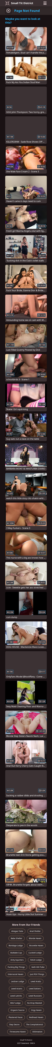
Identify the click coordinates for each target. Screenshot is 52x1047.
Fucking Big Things (16, 967)
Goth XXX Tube (37, 967)
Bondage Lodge (16, 945)
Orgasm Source (17, 1010)
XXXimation (37, 1031)
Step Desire (14, 1024)
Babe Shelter (16, 938)
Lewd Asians (16, 988)
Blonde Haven (35, 938)
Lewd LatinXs (16, 995)
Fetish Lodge (36, 960)
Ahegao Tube (17, 931)
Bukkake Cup (16, 952)
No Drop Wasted (34, 1003)
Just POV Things (37, 974)
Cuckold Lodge (35, 952)
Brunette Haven (36, 945)
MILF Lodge (15, 1003)
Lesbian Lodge (17, 981)
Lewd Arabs (36, 981)
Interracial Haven (15, 974)
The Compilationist (34, 1024)
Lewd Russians (35, 995)
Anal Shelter (35, 931)
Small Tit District (22, 3)
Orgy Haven (36, 1010)
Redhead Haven (36, 1017)
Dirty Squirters (17, 960)
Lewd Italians (35, 988)
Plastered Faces (16, 1017)
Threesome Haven (18, 1031)
